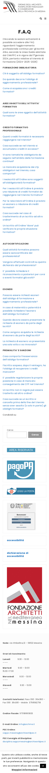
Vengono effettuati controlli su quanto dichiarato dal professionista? (24, 263)
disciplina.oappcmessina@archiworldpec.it (24, 741)
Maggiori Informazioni (24, 769)
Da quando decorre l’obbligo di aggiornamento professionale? (20, 81)
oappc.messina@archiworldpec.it (19, 733)
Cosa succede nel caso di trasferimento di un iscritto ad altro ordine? (23, 216)
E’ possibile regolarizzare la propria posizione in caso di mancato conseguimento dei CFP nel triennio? (23, 381)
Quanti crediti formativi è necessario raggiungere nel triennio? (23, 138)
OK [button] (43, 766)
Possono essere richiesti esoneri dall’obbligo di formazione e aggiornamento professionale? (21, 298)
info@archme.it (27, 724)
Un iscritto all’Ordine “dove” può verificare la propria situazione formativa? (21, 229)
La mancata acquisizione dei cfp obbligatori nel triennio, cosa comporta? (21, 170)
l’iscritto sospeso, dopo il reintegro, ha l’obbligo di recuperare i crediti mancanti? (24, 368)
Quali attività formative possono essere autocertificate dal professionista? (21, 253)
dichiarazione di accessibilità (17, 554)
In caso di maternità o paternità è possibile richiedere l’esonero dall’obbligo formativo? (22, 311)
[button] (21, 491)
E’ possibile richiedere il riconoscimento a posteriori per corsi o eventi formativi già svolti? (24, 274)
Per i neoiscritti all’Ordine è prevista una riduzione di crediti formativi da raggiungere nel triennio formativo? (23, 192)
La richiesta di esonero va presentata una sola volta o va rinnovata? (24, 343)
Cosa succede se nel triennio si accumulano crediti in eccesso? (21, 147)
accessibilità (15, 540)
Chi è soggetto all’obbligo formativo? (24, 73)
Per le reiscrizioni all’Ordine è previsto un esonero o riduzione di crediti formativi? (24, 204)
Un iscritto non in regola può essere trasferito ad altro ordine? (23, 391)
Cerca (10, 430)
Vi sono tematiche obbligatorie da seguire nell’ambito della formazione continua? (23, 158)
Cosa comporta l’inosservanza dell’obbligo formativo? (20, 358)
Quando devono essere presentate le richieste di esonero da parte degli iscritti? (24, 323)
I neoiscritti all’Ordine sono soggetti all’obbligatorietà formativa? (23, 181)
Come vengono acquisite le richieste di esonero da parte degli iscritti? (23, 334)
